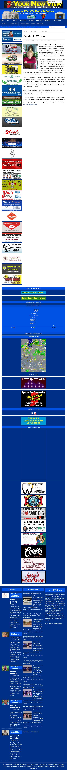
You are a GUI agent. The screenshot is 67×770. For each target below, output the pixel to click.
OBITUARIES (11, 589)
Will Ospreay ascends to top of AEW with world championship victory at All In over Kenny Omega (33, 662)
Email (44, 764)
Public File (28, 766)
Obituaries (23, 20)
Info (8, 20)
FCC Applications (40, 766)
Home (2, 20)
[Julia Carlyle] (5, 646)
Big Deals (39, 20)
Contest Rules (21, 766)
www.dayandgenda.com (30, 104)
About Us (3, 23)
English (52, 1)
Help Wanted (13, 23)
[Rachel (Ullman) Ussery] (5, 610)
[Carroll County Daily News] (33, 14)
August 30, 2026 (15, 675)
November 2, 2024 (29, 40)
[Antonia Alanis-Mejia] (5, 713)
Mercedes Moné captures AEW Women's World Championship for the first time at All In (33, 638)
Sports (15, 20)
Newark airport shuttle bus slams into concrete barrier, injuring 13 (32, 594)
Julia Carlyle (15, 636)
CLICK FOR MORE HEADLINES (31, 732)
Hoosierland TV (24, 23)
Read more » (36, 607)
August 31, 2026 (15, 606)
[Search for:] (57, 27)
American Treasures (37, 23)
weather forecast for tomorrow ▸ (33, 333)
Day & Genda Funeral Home (43, 40)
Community (47, 20)
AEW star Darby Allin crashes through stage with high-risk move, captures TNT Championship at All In (33, 686)
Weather (31, 20)
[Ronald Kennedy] (5, 680)
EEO (33, 766)
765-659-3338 (38, 764)
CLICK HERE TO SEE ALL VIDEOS (53, 623)
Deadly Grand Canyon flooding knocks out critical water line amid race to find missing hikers (33, 615)
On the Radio (57, 20)
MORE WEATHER (33, 374)
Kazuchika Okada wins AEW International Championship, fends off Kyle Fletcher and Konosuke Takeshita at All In (33, 708)
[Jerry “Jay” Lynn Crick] (5, 744)
